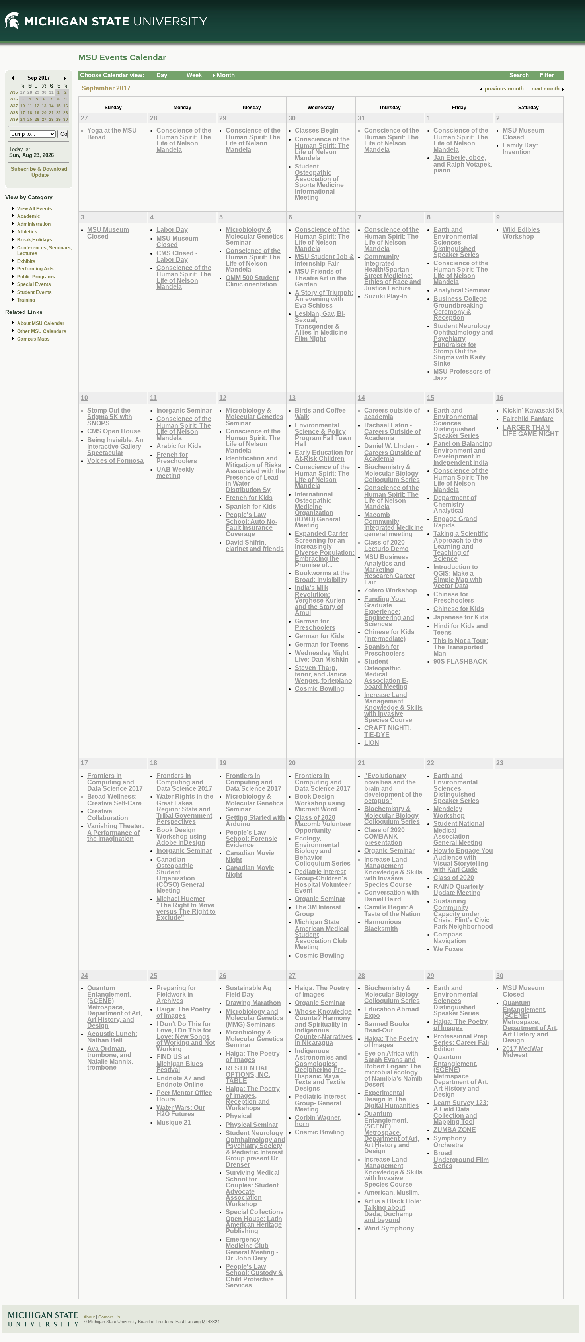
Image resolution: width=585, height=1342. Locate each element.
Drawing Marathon (253, 1002)
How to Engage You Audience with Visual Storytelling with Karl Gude (463, 860)
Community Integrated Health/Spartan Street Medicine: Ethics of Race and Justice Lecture (392, 272)
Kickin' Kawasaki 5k (533, 410)
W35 (14, 92)
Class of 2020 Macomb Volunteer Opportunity (323, 824)
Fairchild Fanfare (528, 418)
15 (58, 106)
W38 (14, 112)
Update (40, 175)
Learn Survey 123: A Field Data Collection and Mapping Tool (460, 1112)
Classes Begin (317, 130)
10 (22, 106)
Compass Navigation (449, 937)
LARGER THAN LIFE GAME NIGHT (531, 431)
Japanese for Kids (460, 617)
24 (22, 119)
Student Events (34, 292)
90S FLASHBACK (460, 661)
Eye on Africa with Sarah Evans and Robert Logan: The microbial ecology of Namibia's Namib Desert (393, 1069)
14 (51, 106)
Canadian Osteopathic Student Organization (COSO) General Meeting (180, 875)
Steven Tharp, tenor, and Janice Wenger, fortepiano (323, 674)
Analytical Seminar (461, 290)
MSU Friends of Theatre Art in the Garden (321, 278)
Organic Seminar (320, 898)
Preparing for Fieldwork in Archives (176, 994)
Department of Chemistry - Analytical (454, 504)
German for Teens (322, 644)
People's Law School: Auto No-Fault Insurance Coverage (251, 524)
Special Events (34, 284)
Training (26, 300)
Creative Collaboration (107, 814)
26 (37, 119)
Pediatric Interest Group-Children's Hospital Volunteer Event (323, 881)
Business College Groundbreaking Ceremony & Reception (460, 308)
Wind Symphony (389, 1228)
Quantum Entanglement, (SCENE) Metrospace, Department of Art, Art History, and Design (114, 1006)
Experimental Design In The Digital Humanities (391, 1099)
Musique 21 (173, 1122)
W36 (14, 99)
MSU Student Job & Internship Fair (324, 260)
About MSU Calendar (40, 323)
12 (37, 106)
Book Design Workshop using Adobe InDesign (181, 836)
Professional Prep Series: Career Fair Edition (461, 1042)
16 (65, 106)
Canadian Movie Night (250, 856)
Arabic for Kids (179, 445)
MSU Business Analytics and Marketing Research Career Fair (389, 569)
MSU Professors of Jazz (461, 375)
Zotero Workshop (390, 590)
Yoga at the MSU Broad (112, 134)
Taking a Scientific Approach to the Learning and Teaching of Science (460, 546)
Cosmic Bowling (319, 688)
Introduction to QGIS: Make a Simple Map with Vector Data (457, 576)
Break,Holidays (34, 240)
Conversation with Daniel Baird (391, 896)
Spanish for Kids (251, 506)
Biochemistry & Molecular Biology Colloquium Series (392, 473)
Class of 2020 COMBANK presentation (384, 836)
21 (51, 112)
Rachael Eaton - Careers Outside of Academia (392, 431)
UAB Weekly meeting (175, 473)
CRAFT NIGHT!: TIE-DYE (388, 731)
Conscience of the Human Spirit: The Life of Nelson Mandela (183, 140)
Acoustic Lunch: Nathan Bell (112, 1037)
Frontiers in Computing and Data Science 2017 (115, 782)
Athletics (27, 232)
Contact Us (109, 1317)
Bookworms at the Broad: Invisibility (322, 576)
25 (29, 119)
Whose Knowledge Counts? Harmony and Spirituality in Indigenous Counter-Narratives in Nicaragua (324, 1027)
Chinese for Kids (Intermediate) (389, 635)
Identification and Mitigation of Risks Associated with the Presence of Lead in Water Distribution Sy (255, 474)
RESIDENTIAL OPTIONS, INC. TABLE (248, 1074)
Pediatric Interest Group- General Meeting (320, 1103)
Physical (239, 1115)
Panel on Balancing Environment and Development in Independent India (462, 453)
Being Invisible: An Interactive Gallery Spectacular (115, 446)
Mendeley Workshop (449, 812)
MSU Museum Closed (523, 134)
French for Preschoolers (176, 458)
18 (29, 112)
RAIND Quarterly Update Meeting (458, 890)
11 (30, 106)
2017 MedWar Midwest (523, 1052)
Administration (34, 224)
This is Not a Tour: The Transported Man (460, 647)
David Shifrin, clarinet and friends (255, 545)
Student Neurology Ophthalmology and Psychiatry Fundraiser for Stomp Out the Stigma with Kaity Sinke (463, 344)
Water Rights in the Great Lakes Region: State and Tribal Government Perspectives (184, 809)
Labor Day (172, 229)
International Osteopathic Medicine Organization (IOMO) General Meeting (317, 509)
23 (65, 112)
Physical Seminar (252, 1124)
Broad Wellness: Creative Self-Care (114, 800)
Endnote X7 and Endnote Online (180, 1081)
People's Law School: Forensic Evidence (251, 838)
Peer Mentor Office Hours (184, 1096)
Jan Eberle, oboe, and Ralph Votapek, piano (462, 164)
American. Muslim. (391, 1192)
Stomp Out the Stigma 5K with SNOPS (109, 417)
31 (51, 92)
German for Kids (319, 635)
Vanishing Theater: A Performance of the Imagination (115, 832)
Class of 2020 (453, 877)
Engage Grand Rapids (455, 522)
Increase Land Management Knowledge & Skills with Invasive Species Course (393, 707)
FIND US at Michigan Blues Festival (179, 1063)
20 (44, 112)
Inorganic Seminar (184, 410)
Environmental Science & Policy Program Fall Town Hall (323, 434)
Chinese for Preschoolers (453, 597)
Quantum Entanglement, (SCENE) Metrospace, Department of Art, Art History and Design (391, 1132)
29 (37, 92)
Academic (28, 216)
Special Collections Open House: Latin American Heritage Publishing (255, 1221)
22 (58, 112)
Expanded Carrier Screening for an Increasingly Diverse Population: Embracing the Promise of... (325, 549)
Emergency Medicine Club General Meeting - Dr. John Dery (252, 1249)
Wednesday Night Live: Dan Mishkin (322, 656)
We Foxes (448, 948)
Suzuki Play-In (385, 296)
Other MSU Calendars (41, 331)
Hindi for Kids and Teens (460, 629)
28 (29, 92)
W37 (14, 106)
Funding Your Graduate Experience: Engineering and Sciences (389, 611)
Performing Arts (35, 269)
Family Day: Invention (520, 148)
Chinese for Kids (458, 608)
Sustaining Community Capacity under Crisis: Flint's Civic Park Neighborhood (463, 913)
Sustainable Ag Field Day (248, 991)
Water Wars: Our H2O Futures (180, 1111)
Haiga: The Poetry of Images (183, 1012)
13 (44, 106)
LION (371, 742)
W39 (14, 119)
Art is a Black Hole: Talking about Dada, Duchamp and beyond (392, 1210)
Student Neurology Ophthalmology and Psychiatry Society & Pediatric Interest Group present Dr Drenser (255, 1148)
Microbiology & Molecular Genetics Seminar (254, 236)
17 (22, 112)
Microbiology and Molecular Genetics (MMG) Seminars (254, 1018)
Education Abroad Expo (391, 1012)
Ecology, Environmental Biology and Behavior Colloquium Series (323, 851)
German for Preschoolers (315, 624)
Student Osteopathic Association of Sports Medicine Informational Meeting (319, 182)
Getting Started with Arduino (255, 821)
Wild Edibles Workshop (521, 233)
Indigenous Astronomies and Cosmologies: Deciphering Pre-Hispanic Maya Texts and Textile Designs (321, 1069)
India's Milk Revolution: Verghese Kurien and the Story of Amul (320, 600)
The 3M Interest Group (318, 910)
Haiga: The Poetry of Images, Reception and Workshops (253, 1098)
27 (22, 92)
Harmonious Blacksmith (383, 925)
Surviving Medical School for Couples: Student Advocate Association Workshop (252, 1188)
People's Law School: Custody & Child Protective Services (254, 1276)
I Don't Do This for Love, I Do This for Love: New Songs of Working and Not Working (185, 1036)
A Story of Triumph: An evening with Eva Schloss (324, 299)
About (89, 1317)
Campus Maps (33, 339)
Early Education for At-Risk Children (324, 455)
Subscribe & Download (39, 169)
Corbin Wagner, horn (318, 1121)
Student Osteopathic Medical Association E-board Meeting (386, 674)
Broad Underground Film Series (461, 1159)
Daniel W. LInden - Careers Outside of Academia (392, 452)
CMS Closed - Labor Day (176, 256)
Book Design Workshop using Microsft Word (320, 803)
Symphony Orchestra (449, 1141)
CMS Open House (114, 431)
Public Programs (36, 277)
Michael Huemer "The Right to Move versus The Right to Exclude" (186, 908)
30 (44, 92)
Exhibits (26, 261)
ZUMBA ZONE (454, 1129)
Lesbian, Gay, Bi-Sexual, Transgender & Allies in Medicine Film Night (321, 326)
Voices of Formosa (115, 460)
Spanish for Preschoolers (384, 650)
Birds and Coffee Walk (320, 414)
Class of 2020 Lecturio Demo (386, 545)
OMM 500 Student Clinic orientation (252, 281)
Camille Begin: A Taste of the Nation (392, 910)
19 (37, 112)
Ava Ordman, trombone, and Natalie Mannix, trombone (110, 1058)
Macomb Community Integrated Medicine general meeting (393, 524)
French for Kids (249, 497)
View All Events (34, 209)
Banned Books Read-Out (387, 1027)
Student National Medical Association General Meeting (458, 833)
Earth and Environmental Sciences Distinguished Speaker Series (456, 242)
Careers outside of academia (392, 414)
